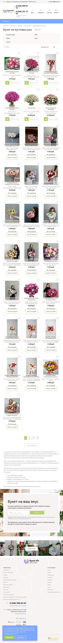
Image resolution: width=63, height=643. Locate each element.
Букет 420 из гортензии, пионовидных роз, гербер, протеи (31, 225)
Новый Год (50, 589)
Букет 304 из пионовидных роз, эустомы (51, 302)
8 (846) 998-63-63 (22, 7)
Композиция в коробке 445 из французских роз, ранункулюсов (31, 341)
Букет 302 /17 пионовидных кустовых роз (12, 112)
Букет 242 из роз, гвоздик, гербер (50, 379)
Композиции (50, 575)
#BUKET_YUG (31, 548)
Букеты (49, 572)
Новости (5, 582)
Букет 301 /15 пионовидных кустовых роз (31, 76)
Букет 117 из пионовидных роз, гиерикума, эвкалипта (12, 264)
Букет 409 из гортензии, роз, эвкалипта (51, 264)
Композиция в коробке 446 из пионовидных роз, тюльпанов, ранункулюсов (12, 341)
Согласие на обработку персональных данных (14, 597)
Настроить (20, 637)
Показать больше (31, 445)
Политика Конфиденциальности (11, 599)
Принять (9, 637)
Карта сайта (6, 587)
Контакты (5, 589)
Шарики (49, 582)
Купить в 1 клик (14, 82)
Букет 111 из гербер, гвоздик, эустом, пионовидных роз (31, 187)
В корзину (7, 83)
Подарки (49, 579)
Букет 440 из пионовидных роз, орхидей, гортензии (31, 379)
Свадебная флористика (53, 592)
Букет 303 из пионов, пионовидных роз (31, 302)
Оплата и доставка (8, 572)
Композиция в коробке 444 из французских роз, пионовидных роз (51, 76)
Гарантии (5, 577)
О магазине (6, 570)
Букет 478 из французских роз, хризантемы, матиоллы (50, 225)
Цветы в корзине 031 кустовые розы (50, 112)
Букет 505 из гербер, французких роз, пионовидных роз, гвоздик (12, 148)
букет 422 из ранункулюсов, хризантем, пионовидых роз (12, 187)
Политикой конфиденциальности (22, 518)
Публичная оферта (8, 584)
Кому (48, 587)
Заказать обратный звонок (21, 15)
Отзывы (5, 575)
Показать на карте (20, 613)
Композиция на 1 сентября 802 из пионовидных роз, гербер (31, 148)
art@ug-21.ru (22, 618)
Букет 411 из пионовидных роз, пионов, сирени (51, 148)
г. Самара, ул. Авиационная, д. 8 (13, 1)
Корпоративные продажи (9, 579)
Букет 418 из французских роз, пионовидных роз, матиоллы (31, 264)
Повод (49, 584)
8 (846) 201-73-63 (22, 12)
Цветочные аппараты (8, 594)
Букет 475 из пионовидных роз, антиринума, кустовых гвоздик (12, 225)
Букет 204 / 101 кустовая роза (31, 112)
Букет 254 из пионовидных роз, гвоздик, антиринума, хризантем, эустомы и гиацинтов (12, 418)
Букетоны (49, 577)
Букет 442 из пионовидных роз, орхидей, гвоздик (51, 341)
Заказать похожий (12, 157)
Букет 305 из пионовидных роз (12, 76)
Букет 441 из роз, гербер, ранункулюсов (12, 379)
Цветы (49, 570)
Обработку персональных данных (45, 517)
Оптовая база (6, 592)
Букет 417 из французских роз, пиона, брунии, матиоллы (12, 302)
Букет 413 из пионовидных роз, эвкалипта (51, 187)
